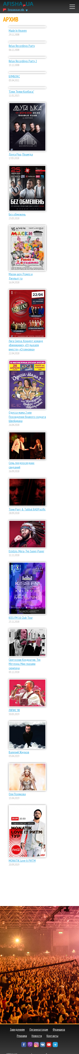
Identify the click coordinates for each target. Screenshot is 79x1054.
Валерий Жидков (19, 752)
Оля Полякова (17, 794)
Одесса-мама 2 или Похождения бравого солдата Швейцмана (27, 416)
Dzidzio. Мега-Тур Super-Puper (26, 551)
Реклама (22, 1036)
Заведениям (17, 1029)
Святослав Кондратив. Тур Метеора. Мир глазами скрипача (25, 664)
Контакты (52, 1036)
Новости (37, 1036)
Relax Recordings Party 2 (23, 61)
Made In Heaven (18, 30)
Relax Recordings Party (22, 46)
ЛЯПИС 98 (14, 710)
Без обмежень (17, 214)
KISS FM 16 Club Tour (21, 618)
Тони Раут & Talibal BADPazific (27, 509)
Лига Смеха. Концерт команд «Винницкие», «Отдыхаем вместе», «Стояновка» (26, 345)
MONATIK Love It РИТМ (22, 860)
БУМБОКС (14, 76)
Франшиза (59, 1029)
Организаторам (38, 1029)
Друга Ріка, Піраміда (21, 154)
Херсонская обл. (16, 9)
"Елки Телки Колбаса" (21, 91)
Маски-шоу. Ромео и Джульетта (21, 276)
